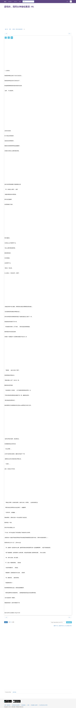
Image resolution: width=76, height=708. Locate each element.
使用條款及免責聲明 (16, 705)
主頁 (7, 29)
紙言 (5, 1)
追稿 (6, 622)
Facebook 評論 (8, 692)
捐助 (20, 1)
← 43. (6, 33)
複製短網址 (69, 622)
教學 (28, 705)
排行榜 (15, 1)
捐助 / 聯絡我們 (7, 705)
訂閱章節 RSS (69, 625)
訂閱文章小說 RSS (43, 705)
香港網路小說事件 (34, 705)
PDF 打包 (57, 625)
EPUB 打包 (62, 625)
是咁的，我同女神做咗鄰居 (17, 29)
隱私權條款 (23, 705)
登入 (67, 1)
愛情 (10, 29)
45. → (70, 33)
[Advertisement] (38, 18)
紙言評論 (14, 692)
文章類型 (10, 1)
